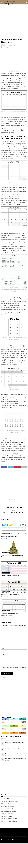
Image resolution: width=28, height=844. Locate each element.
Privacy (18, 839)
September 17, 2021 (9, 615)
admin (3, 615)
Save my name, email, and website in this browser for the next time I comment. (14, 668)
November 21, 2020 (12, 45)
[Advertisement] (14, 20)
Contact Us (3, 839)
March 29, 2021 (6, 538)
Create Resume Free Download (8, 813)
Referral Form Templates (6, 816)
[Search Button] (25, 677)
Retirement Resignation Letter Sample (13, 753)
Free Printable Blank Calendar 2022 (10, 594)
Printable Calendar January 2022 (9, 613)
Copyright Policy (11, 839)
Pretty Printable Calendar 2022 (9, 536)
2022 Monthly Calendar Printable (12, 748)
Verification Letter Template (7, 806)
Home (2, 36)
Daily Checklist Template (6, 803)
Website (3, 661)
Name (3, 648)
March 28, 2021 (6, 577)
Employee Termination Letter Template (10, 801)
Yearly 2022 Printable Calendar (11, 736)
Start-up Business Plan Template (8, 811)
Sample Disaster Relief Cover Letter (9, 821)
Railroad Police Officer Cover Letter (9, 818)
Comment (4, 630)
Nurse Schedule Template (7, 798)
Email (3, 654)
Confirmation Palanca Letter (7, 808)
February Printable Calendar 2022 (10, 575)
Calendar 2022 (7, 36)
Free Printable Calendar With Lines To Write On (15, 758)
